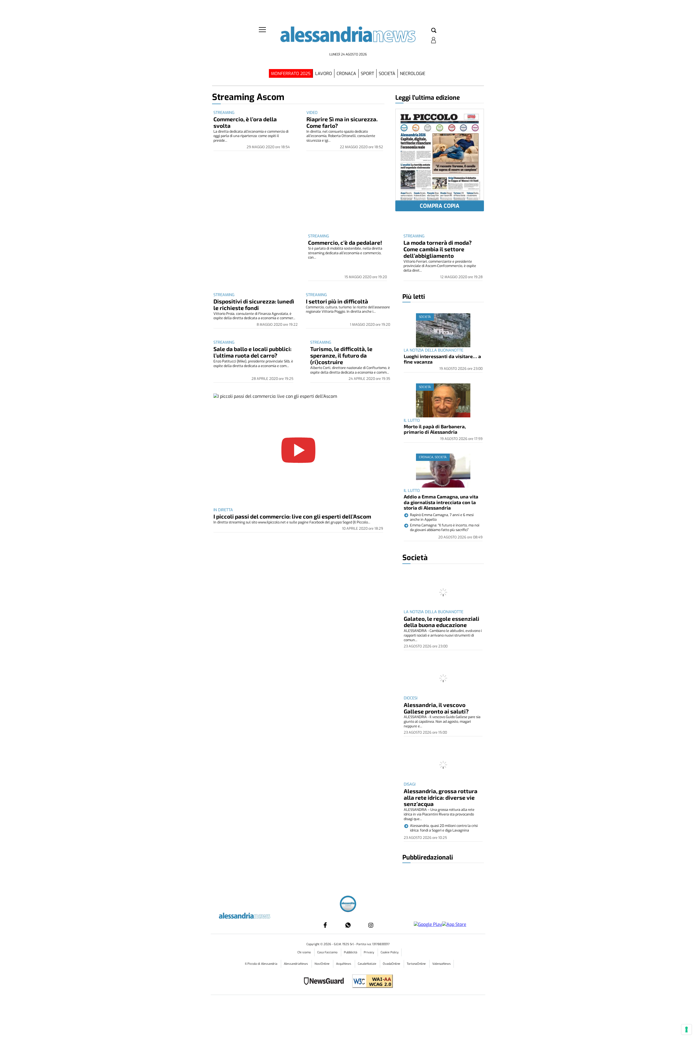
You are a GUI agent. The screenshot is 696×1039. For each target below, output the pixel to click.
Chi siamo (304, 952)
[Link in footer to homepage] (348, 904)
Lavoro (323, 73)
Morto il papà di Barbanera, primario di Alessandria (435, 429)
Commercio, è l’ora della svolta (245, 122)
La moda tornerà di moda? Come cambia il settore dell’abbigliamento (437, 249)
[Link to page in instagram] (370, 925)
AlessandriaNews (296, 964)
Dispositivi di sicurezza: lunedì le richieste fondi (253, 304)
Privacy (369, 952)
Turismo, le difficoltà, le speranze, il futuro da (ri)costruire (341, 355)
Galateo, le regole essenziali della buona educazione (441, 621)
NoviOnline (322, 964)
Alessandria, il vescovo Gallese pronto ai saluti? (436, 708)
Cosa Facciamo (327, 952)
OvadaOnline (392, 964)
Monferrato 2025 (290, 73)
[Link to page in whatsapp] (348, 925)
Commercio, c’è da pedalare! (345, 242)
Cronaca (346, 73)
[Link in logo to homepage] (348, 38)
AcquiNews (344, 964)
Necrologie (412, 73)
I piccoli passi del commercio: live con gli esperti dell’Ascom (292, 516)
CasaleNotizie (367, 964)
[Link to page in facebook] (325, 925)
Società (387, 73)
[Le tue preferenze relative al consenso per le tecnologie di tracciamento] (686, 1029)
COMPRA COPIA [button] (439, 206)
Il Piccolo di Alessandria (261, 964)
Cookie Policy (390, 952)
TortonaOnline (417, 964)
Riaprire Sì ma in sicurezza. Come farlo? (342, 122)
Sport (367, 73)
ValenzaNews (441, 964)
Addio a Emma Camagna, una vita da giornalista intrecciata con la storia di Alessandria (441, 502)
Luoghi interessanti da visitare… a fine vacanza (442, 359)
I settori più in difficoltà (337, 301)
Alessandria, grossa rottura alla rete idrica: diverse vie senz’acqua (440, 797)
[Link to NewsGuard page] (325, 982)
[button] (433, 30)
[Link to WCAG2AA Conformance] (370, 981)
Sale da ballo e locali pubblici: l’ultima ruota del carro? (252, 352)
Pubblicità (351, 952)
